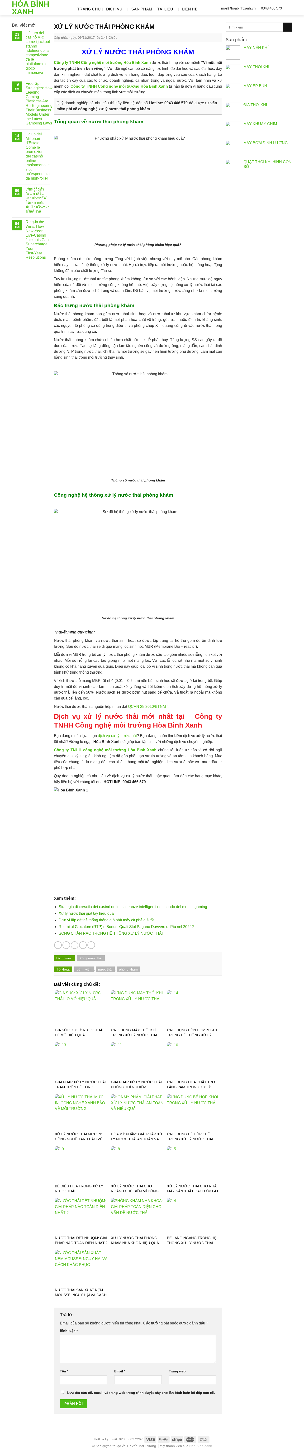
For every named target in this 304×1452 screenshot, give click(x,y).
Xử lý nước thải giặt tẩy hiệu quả (86, 913)
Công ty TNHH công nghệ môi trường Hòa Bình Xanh (105, 750)
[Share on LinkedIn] (91, 945)
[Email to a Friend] (74, 945)
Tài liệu (165, 9)
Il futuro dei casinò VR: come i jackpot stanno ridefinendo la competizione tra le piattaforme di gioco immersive (38, 53)
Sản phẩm (141, 9)
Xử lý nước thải (91, 958)
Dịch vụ (114, 9)
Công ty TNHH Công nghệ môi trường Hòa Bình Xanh (102, 63)
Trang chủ (89, 9)
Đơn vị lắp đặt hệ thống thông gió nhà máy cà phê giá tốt (106, 920)
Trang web (177, 1371)
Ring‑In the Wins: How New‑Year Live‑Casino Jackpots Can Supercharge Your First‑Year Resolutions (37, 239)
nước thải (105, 969)
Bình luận (69, 1331)
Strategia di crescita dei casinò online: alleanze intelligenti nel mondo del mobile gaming (133, 907)
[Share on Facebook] (58, 945)
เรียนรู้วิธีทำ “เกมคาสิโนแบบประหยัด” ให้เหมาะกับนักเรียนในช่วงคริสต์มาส (37, 200)
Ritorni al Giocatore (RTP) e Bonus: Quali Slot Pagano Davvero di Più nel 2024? (126, 927)
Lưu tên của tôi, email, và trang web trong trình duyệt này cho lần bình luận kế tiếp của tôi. (141, 1393)
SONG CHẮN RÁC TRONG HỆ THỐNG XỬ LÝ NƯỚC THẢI (111, 933)
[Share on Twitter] (66, 945)
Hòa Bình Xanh (30, 7)
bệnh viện (84, 969)
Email (119, 1371)
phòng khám (128, 969)
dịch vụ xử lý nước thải (117, 736)
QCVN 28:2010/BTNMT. (148, 707)
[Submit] (287, 27)
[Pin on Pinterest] (83, 945)
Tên (64, 1371)
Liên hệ (190, 9)
